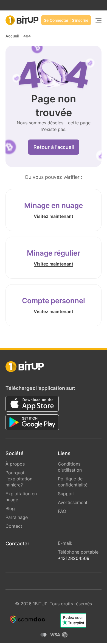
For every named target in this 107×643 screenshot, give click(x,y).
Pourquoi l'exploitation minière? (18, 479)
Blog (10, 508)
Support (66, 493)
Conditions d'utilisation (70, 467)
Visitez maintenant (53, 216)
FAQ (62, 511)
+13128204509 (73, 558)
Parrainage (16, 517)
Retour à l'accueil (53, 147)
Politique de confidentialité (73, 482)
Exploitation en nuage (21, 496)
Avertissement (73, 502)
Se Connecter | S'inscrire (66, 20)
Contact (13, 526)
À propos (15, 464)
